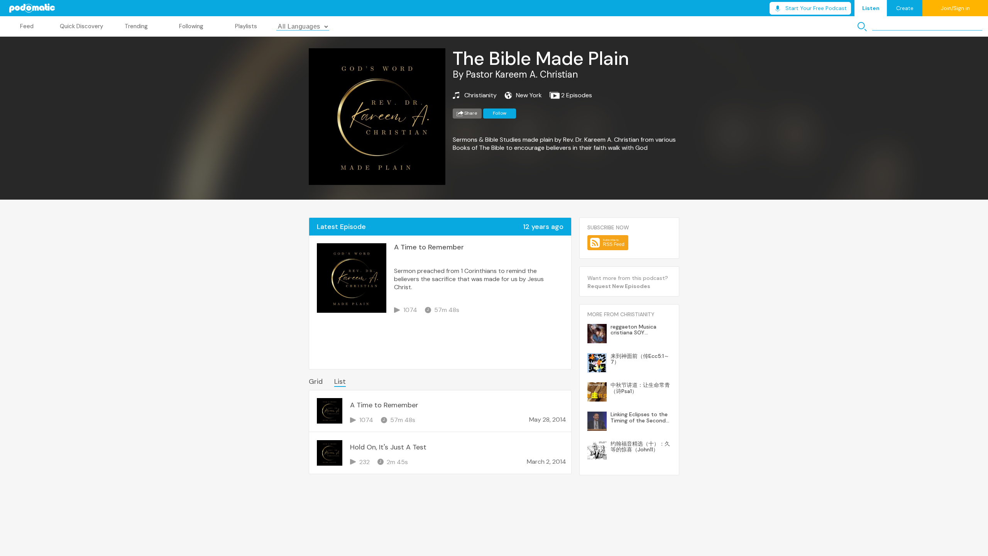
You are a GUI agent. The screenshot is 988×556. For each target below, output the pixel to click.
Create (905, 8)
